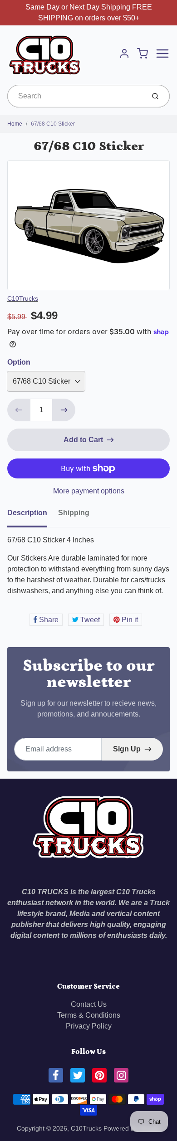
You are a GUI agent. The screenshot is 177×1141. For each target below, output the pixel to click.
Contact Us (89, 1004)
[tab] (32, 515)
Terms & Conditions (88, 1015)
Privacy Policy (89, 1026)
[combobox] (75, 96)
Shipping (73, 513)
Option (18, 362)
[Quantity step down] (18, 410)
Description (27, 513)
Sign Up (127, 749)
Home (14, 124)
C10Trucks (22, 298)
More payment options (88, 491)
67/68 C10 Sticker (53, 124)
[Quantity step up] (64, 410)
